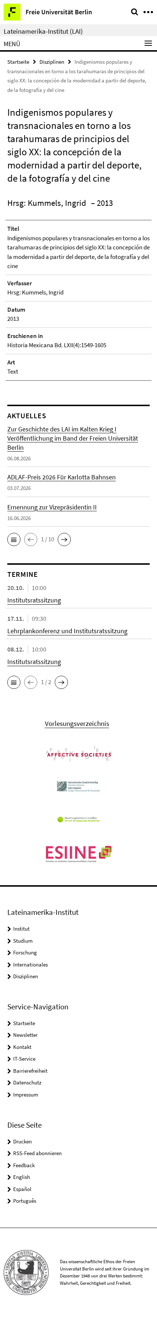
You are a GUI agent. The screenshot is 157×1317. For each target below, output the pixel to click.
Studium (22, 940)
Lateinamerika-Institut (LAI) (43, 31)
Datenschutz (27, 1082)
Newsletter (25, 1034)
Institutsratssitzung (34, 600)
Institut (21, 928)
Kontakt (22, 1046)
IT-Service (24, 1058)
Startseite (18, 61)
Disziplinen (51, 61)
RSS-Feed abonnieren (37, 1153)
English (21, 1176)
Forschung (25, 952)
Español (22, 1189)
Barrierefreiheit (30, 1070)
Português (24, 1200)
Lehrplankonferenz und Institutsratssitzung (67, 631)
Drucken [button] (22, 1141)
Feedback (24, 1165)
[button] (13, 539)
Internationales (30, 964)
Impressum (25, 1094)
